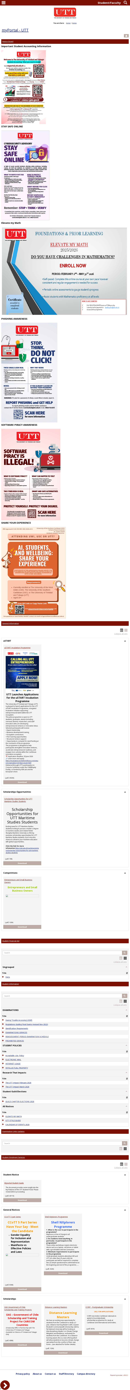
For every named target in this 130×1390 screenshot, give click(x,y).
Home (68, 23)
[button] (124, 953)
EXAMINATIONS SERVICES (16, 1032)
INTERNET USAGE (12, 1064)
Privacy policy (23, 1373)
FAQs (7, 977)
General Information (10, 623)
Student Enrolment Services (13, 1157)
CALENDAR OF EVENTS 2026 (17, 1124)
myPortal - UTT (15, 30)
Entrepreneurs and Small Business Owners (18, 881)
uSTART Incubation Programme (17, 647)
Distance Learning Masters (56, 1307)
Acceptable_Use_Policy (14, 1055)
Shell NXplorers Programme (56, 1217)
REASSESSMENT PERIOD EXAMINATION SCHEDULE (27, 1036)
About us (37, 1373)
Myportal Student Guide (14, 1183)
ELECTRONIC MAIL (13, 1059)
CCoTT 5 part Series (12, 1217)
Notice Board (7, 41)
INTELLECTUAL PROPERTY (16, 1068)
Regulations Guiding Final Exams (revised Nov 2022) (26, 1024)
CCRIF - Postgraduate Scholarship (99, 1307)
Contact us (50, 1373)
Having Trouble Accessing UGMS (18, 1020)
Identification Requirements (16, 1028)
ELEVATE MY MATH (13, 1116)
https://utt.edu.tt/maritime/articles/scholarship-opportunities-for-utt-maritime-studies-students (22, 850)
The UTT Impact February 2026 (18, 1082)
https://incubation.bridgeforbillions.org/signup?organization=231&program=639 (22, 762)
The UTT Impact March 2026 (17, 1087)
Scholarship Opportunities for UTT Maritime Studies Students (18, 800)
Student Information (10, 984)
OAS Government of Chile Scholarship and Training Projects (18, 1308)
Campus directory (86, 1373)
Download (29, 782)
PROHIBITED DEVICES (14, 1041)
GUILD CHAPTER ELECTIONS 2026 (19, 1101)
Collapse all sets (120, 634)
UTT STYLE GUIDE (13, 1120)
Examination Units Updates (13, 1131)
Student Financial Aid (10, 941)
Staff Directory (66, 1373)
